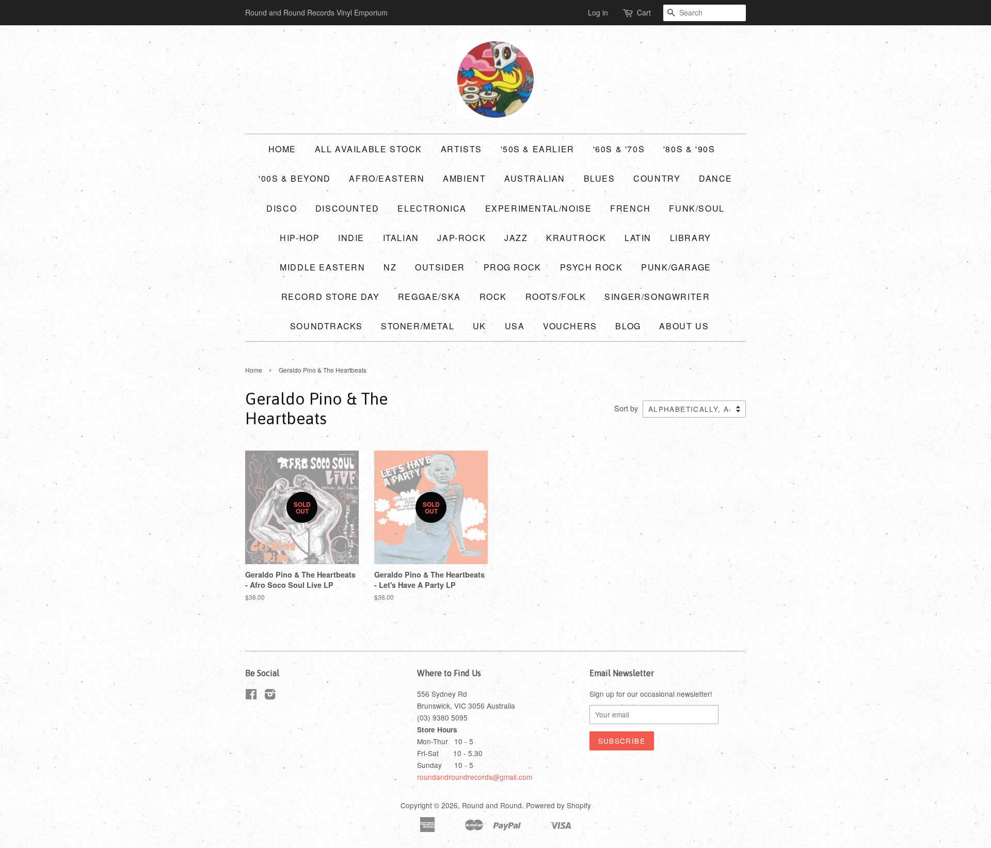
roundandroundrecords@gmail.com (474, 777)
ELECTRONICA (432, 208)
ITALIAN (401, 238)
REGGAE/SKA (429, 296)
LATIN (638, 238)
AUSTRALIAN (534, 178)
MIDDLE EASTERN (322, 267)
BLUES (599, 178)
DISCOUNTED (347, 208)
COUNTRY (656, 178)
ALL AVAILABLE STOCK (368, 149)
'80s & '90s (689, 149)
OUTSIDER (440, 267)
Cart (644, 12)
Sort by (626, 408)
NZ (389, 267)
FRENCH (630, 208)
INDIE (351, 238)
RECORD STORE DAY (330, 296)
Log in (598, 12)
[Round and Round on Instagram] (270, 696)
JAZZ (516, 238)
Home (282, 149)
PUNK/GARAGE (676, 267)
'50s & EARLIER (537, 149)
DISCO (281, 208)
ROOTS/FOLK (555, 296)
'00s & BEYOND (295, 178)
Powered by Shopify (558, 805)
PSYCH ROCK (591, 267)
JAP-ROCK (461, 238)
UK (479, 326)
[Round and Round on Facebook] (251, 696)
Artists (461, 149)
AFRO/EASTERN (386, 178)
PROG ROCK (512, 267)
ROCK (493, 296)
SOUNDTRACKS (326, 326)
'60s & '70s (619, 149)
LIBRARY (690, 238)
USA (515, 326)
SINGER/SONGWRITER (657, 296)
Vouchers (570, 326)
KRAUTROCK (576, 238)
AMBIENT (464, 178)
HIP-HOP (299, 238)
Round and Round (492, 805)
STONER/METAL (417, 326)
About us (684, 326)
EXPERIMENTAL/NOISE (538, 208)
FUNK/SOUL (696, 208)
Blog (628, 326)
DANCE (715, 178)
